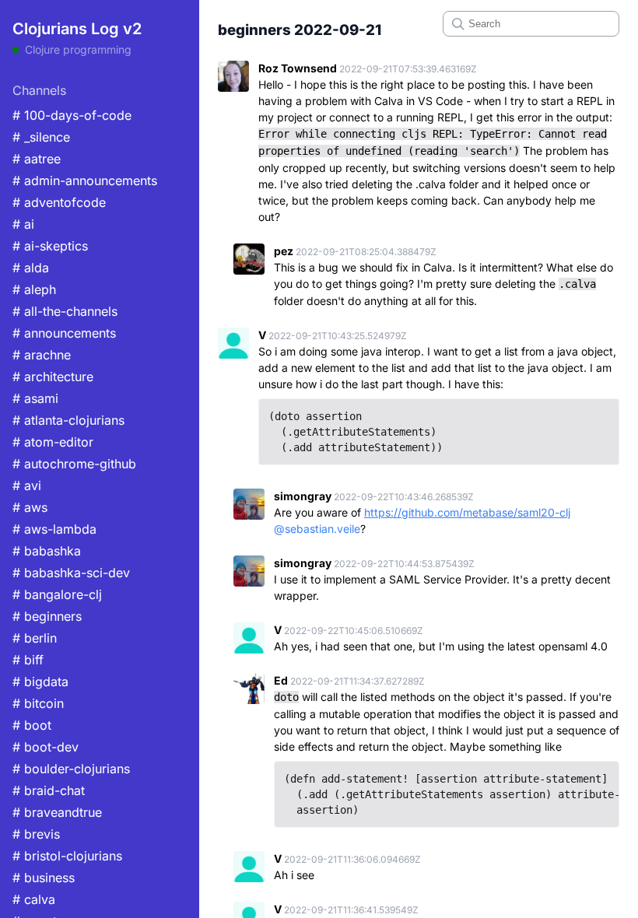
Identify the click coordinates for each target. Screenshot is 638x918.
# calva (33, 899)
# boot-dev (45, 747)
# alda (30, 267)
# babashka (46, 551)
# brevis (36, 834)
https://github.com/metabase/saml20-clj (467, 512)
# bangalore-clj (57, 594)
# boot (31, 725)
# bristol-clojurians (67, 856)
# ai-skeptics (50, 246)
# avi (26, 485)
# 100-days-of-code (71, 115)
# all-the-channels (64, 311)
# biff (28, 659)
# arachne (41, 355)
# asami (35, 398)
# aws (29, 507)
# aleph (34, 289)
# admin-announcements (84, 180)
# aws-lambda (54, 529)
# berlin (34, 638)
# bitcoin (38, 703)
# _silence (41, 137)
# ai (23, 224)
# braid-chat (48, 790)
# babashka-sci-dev (71, 572)
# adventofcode (59, 202)
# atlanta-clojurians (68, 420)
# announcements (64, 333)
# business (43, 877)
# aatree (36, 158)
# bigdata (40, 681)
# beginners (47, 616)
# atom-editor (52, 442)
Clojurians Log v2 (77, 28)
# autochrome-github (74, 463)
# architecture (52, 376)
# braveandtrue (57, 812)
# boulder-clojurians (71, 768)
